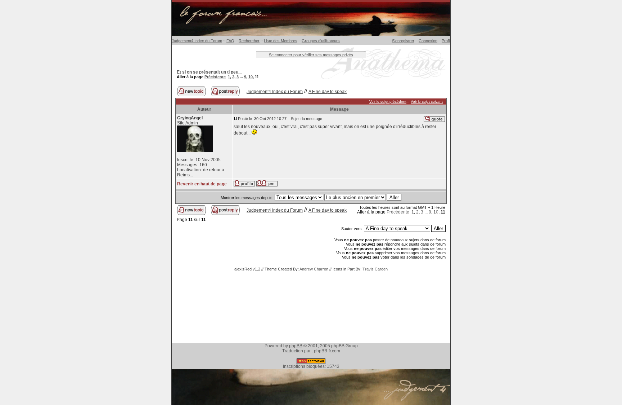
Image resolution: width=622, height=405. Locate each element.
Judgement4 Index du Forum (197, 41)
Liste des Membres (280, 41)
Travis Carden (375, 269)
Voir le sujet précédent (387, 102)
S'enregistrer (403, 41)
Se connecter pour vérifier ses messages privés (311, 55)
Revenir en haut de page (202, 183)
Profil (446, 41)
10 (250, 77)
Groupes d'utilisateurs (321, 41)
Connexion (428, 41)
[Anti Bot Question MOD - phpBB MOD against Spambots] (311, 362)
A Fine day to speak (327, 91)
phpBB (295, 345)
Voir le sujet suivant (427, 102)
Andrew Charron (313, 269)
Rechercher (249, 41)
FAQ (230, 41)
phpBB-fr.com (327, 350)
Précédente (215, 77)
